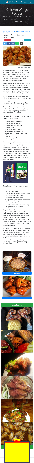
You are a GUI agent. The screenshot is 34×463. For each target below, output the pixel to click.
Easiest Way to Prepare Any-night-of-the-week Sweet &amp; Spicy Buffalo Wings (16, 387)
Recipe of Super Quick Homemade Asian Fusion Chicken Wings (16, 410)
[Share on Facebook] (9, 43)
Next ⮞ (17, 298)
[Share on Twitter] (5, 43)
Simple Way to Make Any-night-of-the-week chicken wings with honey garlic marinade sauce (17, 318)
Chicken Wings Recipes (18, 2)
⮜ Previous (17, 273)
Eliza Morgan (7, 40)
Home (4, 31)
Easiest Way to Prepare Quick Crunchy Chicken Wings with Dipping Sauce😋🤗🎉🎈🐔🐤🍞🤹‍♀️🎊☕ (16, 341)
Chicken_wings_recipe (11, 31)
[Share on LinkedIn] (13, 43)
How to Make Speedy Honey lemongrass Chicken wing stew (17, 261)
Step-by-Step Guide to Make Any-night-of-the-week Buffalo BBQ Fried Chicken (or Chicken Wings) (17, 286)
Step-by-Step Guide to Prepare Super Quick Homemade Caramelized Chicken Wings (15, 432)
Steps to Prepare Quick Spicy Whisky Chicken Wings (16, 364)
